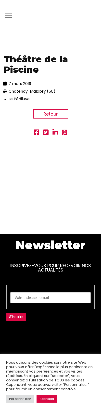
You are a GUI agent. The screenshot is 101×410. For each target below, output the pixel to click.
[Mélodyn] (74, 15)
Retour (50, 114)
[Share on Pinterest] (64, 133)
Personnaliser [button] (20, 398)
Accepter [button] (46, 398)
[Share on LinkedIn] (55, 133)
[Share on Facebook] (36, 133)
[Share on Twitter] (45, 133)
